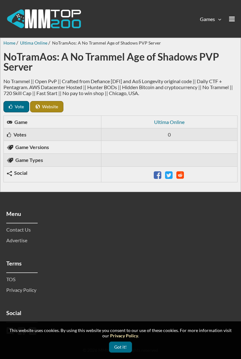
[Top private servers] (44, 18)
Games (207, 19)
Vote (19, 106)
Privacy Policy (21, 290)
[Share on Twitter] (169, 174)
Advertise (16, 240)
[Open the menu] (232, 19)
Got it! (120, 347)
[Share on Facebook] (158, 174)
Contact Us (18, 230)
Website (49, 106)
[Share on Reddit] (180, 174)
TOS (10, 279)
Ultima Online (169, 122)
